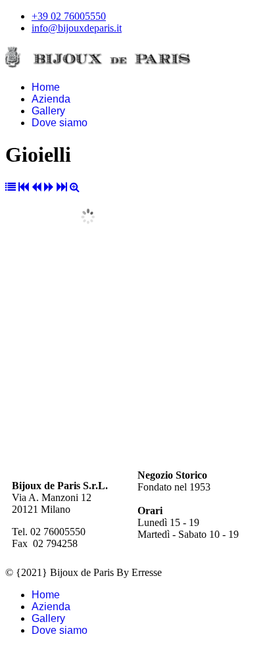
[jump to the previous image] (36, 187)
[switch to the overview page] (10, 187)
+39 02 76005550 (69, 16)
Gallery (48, 110)
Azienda (51, 99)
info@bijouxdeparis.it (77, 28)
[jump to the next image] (49, 187)
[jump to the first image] (23, 187)
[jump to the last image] (62, 187)
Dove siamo (59, 122)
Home (46, 87)
